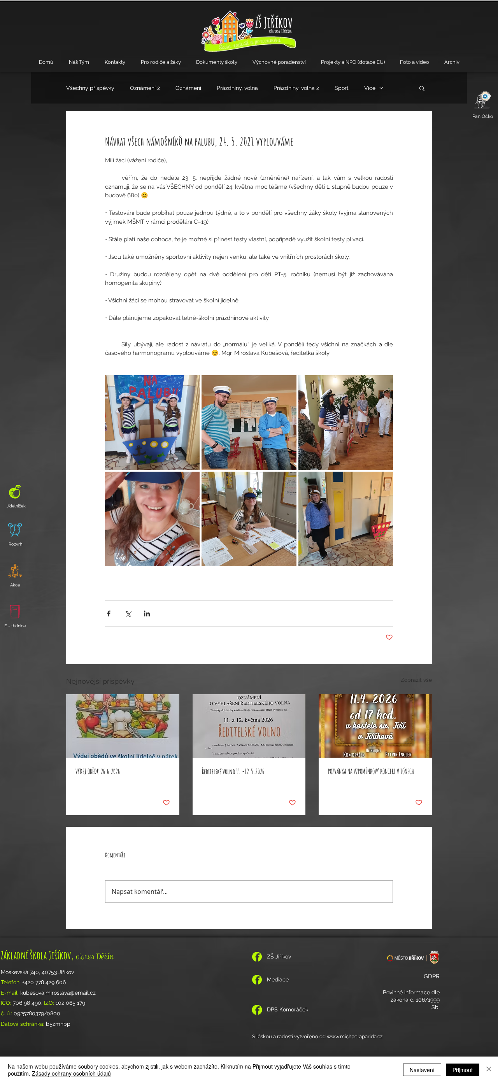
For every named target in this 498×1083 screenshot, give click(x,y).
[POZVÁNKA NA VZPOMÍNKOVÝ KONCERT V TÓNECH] (375, 726)
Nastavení (422, 1070)
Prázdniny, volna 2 (296, 88)
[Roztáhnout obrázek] (152, 422)
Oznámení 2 (145, 88)
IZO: (50, 1003)
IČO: (7, 1003)
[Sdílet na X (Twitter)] (128, 613)
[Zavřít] (488, 1070)
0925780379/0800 (37, 1013)
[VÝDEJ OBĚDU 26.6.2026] (122, 726)
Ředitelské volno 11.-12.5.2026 (233, 771)
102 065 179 (70, 1003)
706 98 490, (28, 1003)
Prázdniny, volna (237, 88)
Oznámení (188, 88)
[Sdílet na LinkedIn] (147, 613)
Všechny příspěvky (90, 88)
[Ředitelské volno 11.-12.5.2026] (249, 726)
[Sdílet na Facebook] (108, 613)
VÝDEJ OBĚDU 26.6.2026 (97, 771)
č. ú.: (7, 1013)
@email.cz (83, 993)
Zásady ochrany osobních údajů (71, 1073)
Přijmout (462, 1070)
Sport (342, 88)
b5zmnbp (59, 1024)
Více (369, 88)
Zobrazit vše (416, 680)
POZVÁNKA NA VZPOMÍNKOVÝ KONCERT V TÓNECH (371, 771)
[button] (79, 62)
